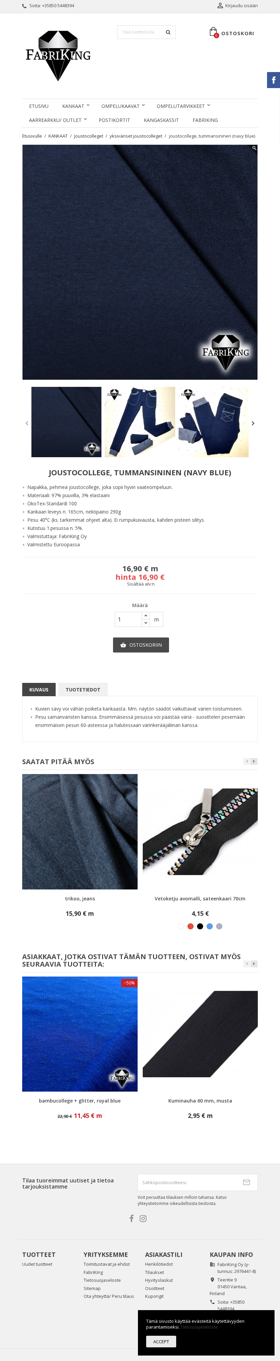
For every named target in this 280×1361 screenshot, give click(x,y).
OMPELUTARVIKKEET (181, 106)
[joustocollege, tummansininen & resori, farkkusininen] (140, 422)
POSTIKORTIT (114, 120)
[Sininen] (210, 926)
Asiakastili (163, 1254)
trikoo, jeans (80, 898)
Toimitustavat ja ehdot (107, 1264)
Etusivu (38, 106)
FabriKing (205, 120)
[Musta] (200, 926)
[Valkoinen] (181, 926)
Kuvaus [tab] (38, 689)
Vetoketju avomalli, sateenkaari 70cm (200, 898)
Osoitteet (154, 1288)
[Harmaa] (219, 926)
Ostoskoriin (141, 645)
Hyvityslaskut (159, 1280)
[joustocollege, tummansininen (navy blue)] (66, 422)
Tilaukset (154, 1272)
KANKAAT (73, 106)
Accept (161, 1341)
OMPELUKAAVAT (120, 106)
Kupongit (154, 1296)
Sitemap (92, 1288)
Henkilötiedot (159, 1264)
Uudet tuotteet (37, 1264)
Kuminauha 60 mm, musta (200, 1100)
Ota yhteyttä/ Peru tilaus (109, 1296)
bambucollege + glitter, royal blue (80, 1100)
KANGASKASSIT (161, 120)
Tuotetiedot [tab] (83, 689)
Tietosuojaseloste (102, 1280)
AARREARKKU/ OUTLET (55, 120)
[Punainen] (190, 926)
